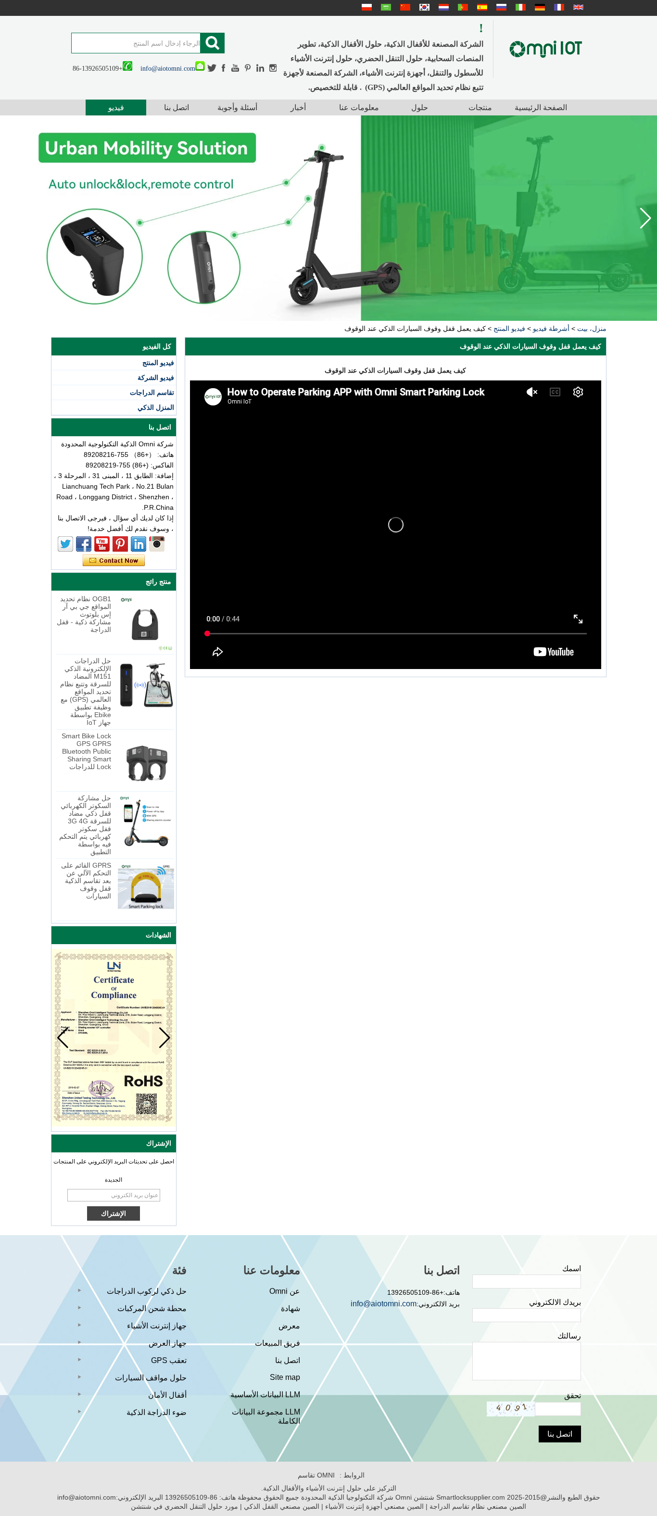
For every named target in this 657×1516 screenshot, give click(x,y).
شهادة (290, 1308)
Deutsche (538, 7)
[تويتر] (212, 68)
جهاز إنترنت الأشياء (157, 1326)
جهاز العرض (168, 1343)
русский (500, 7)
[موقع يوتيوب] (235, 68)
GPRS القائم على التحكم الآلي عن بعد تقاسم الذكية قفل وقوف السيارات (86, 880)
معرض (289, 1326)
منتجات (480, 107)
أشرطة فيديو (551, 328)
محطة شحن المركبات (152, 1308)
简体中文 (404, 7)
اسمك (571, 1268)
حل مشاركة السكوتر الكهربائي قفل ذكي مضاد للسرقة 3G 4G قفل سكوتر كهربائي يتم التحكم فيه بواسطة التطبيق (85, 825)
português (461, 7)
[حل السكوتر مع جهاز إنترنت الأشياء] (328, 218)
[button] (11, 218)
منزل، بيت (591, 328)
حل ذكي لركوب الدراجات (147, 1291)
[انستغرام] (273, 68)
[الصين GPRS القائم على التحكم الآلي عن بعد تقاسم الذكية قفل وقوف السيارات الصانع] (146, 889)
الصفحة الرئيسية (541, 107)
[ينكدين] (260, 68)
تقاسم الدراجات (152, 392)
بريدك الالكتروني (555, 1302)
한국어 (423, 7)
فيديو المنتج (509, 328)
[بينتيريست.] (248, 68)
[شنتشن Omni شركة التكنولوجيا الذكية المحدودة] (546, 48)
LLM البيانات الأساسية (265, 1394)
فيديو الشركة (156, 377)
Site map (285, 1377)
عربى (385, 7)
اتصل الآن (114, 561)
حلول (419, 107)
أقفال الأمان (167, 1395)
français (558, 7)
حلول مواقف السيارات (151, 1378)
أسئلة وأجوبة (237, 107)
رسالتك (569, 1336)
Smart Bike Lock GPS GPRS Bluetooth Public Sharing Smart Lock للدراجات (86, 751)
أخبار (298, 107)
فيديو (116, 107)
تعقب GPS (169, 1360)
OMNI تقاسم (316, 1475)
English (577, 7)
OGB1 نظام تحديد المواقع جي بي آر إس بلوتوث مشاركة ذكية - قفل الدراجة (84, 614)
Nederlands (442, 7)
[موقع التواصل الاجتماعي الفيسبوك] (224, 68)
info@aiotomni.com (167, 68)
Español (481, 7)
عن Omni (284, 1291)
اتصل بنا (176, 107)
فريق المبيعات (277, 1343)
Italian (519, 7)
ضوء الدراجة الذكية (156, 1412)
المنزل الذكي (156, 407)
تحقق (572, 1395)
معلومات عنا (359, 107)
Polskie (365, 7)
